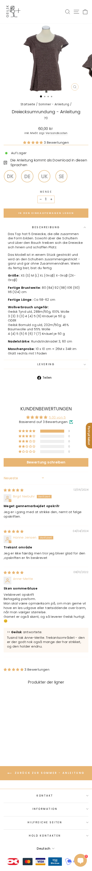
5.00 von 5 (57, 417)
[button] (33, 142)
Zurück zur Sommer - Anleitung (49, 773)
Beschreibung (46, 227)
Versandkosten (57, 133)
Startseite (28, 104)
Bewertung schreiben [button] (46, 462)
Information (45, 809)
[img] (14, 490)
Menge (46, 192)
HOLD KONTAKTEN (45, 835)
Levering (46, 364)
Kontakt (45, 795)
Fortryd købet (89, 435)
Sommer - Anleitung (54, 104)
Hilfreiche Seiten (45, 822)
